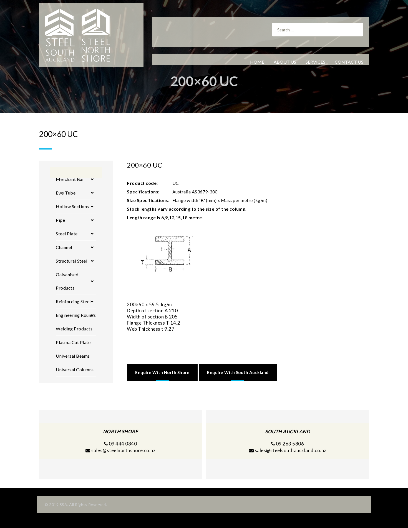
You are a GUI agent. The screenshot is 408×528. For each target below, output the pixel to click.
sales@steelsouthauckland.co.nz (290, 450)
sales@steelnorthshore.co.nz (123, 450)
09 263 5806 (289, 444)
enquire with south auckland (238, 372)
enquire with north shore (162, 372)
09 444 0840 (122, 444)
